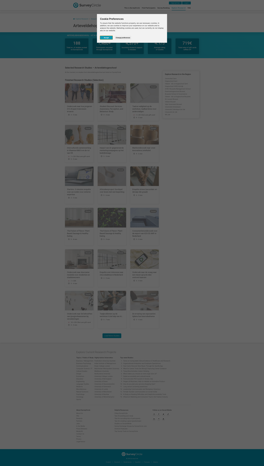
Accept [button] (106, 38)
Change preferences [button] (123, 38)
